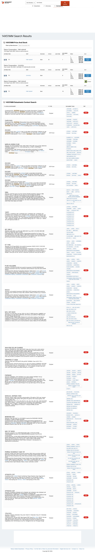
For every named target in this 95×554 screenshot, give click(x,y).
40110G (79, 372)
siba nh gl (69, 193)
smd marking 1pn (71, 156)
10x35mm (41, 150)
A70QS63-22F (70, 503)
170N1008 (69, 520)
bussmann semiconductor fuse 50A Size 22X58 (74, 279)
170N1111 (69, 522)
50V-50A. (21, 168)
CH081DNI (39, 274)
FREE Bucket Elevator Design (74, 323)
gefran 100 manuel (72, 408)
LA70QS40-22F (70, 212)
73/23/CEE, (76, 391)
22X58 (37, 272)
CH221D (75, 508)
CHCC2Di (78, 252)
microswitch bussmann (73, 250)
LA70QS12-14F (70, 219)
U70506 (23, 173)
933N (74, 238)
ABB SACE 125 (77, 236)
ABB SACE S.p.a (70, 234)
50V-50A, (74, 133)
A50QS (68, 382)
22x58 (79, 208)
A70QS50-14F (70, 496)
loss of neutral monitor (73, 304)
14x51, (38, 271)
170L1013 (69, 518)
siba (72, 191)
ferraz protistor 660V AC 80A (74, 453)
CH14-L (68, 112)
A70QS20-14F (70, 498)
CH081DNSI (25, 274)
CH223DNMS (76, 516)
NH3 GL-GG (69, 325)
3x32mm (69, 145)
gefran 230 (70, 398)
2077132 (77, 191)
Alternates (48, 6)
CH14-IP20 (69, 114)
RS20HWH (69, 424)
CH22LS (68, 274)
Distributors (59, 6)
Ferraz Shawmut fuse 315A (74, 464)
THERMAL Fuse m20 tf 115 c (73, 154)
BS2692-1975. (70, 415)
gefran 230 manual (72, 406)
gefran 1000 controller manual (74, 396)
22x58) (73, 259)
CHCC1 (73, 252)
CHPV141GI (36, 125)
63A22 (74, 248)
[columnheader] (25, 106)
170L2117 (69, 523)
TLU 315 (69, 420)
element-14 (17, 150)
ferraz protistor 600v (73, 450)
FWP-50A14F (29, 91)
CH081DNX (69, 254)
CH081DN (33, 274)
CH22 (74, 295)
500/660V (13, 423)
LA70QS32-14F (70, 225)
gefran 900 (70, 404)
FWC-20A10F (77, 300)
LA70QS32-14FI (75, 210)
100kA (25, 460)
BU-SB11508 (76, 125)
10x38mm (27, 151)
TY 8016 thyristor (71, 313)
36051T (79, 370)
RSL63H (74, 428)
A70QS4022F (78, 503)
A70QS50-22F (70, 480)
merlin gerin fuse (71, 146)
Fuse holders (70, 266)
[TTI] (6, 59)
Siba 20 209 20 (70, 203)
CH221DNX (76, 510)
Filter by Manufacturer (12, 45)
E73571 (68, 388)
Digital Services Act (65, 549)
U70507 (18, 166)
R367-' (68, 191)
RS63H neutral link (72, 422)
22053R (12, 380)
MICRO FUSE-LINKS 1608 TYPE (74, 150)
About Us (81, 549)
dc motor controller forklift (74, 459)
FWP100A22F (75, 272)
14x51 (68, 127)
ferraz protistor (71, 466)
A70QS (15, 476)
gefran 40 (77, 404)
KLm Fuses (69, 300)
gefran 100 (69, 410)
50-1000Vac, (78, 244)
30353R (74, 372)
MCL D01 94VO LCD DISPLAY (73, 320)
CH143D (73, 302)
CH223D (68, 514)
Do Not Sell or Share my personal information (46, 549)
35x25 (74, 143)
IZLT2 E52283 (70, 185)
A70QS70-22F (70, 481)
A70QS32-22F (70, 492)
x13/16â (75, 478)
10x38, (68, 241)
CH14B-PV (41, 113)
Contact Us (75, 549)
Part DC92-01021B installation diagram (74, 196)
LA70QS (28, 216)
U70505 (18, 131)
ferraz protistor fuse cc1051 (74, 456)
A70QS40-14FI (70, 505)
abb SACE (75, 230)
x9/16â (74, 476)
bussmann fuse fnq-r (72, 276)
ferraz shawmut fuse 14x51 (74, 386)
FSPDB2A (69, 380)
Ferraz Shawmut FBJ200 (73, 383)
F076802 (69, 428)
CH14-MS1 (75, 114)
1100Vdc (24, 123)
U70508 (27, 183)
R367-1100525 (75, 189)
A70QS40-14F (70, 500)
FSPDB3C (74, 376)
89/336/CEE (69, 391)
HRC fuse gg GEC (71, 152)
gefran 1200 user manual (73, 400)
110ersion (69, 125)
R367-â (68, 189)
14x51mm (69, 108)
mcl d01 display (71, 316)
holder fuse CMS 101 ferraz (73, 462)
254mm (68, 416)
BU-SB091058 (70, 244)
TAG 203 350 (78, 418)
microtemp (69, 160)
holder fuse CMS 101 (72, 448)
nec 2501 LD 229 (71, 311)
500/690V (23, 423)
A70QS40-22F (70, 494)
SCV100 (79, 374)
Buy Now (88, 59)
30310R (68, 372)
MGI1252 (79, 152)
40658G (68, 374)
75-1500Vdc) (70, 246)
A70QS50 (77, 492)
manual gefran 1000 (72, 393)
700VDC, (20, 479)
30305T (74, 370)
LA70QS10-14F (70, 218)
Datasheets (37, 6)
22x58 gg (69, 248)
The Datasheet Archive (7, 2)
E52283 (40, 133)
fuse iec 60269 (77, 254)
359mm (73, 416)
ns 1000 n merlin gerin (73, 158)
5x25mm (69, 143)
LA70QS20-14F (70, 223)
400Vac (13, 274)
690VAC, (42, 478)
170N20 (74, 518)
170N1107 (69, 525)
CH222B (68, 268)
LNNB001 (69, 315)
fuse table (75, 380)
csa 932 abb (70, 232)
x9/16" (74, 488)
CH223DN (69, 516)
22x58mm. (78, 241)
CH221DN (69, 512)
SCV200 (68, 376)
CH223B (77, 266)
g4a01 (75, 160)
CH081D (37, 273)
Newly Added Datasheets (17, 549)
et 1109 (76, 246)
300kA (6, 460)
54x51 (16, 176)
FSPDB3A (69, 378)
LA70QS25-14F (70, 216)
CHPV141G (21, 125)
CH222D (75, 512)
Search (65, 4)
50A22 (68, 281)
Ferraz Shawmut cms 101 (73, 446)
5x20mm (75, 141)
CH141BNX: (69, 110)
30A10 (68, 252)
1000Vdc (76, 123)
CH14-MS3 (69, 116)
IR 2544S (69, 148)
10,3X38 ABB (70, 236)
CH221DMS (69, 510)
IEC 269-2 (69, 230)
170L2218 (75, 520)
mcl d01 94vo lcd (71, 309)
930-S (77, 228)
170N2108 (75, 522)
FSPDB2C (74, 382)
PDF (86, 112)
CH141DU (28, 75)
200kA (42, 459)
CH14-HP (76, 110)
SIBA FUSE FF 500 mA (72, 198)
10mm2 (73, 112)
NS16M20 (69, 426)
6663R (73, 374)
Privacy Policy (29, 549)
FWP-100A (69, 295)
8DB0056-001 (70, 418)
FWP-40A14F (29, 59)
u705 (74, 378)
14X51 (76, 185)
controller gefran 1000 (73, 402)
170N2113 (75, 525)
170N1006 (75, 523)
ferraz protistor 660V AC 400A (74, 469)
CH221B (68, 272)
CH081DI (42, 273)
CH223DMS (74, 514)
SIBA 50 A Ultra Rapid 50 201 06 (74, 201)
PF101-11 (69, 307)
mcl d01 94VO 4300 (72, 318)
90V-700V (36, 517)
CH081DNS (18, 274)
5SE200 (75, 424)
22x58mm (69, 141)
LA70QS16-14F (70, 221)
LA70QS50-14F (70, 214)
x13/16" (75, 490)
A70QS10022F (70, 502)
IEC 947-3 (69, 238)
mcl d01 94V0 (76, 307)
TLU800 (75, 426)
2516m (68, 302)
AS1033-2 (77, 415)
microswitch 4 (71, 256)
